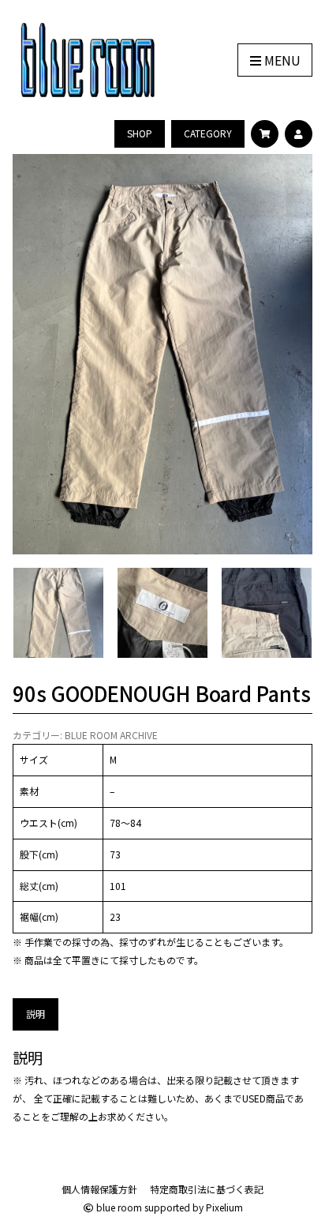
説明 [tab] (35, 1013)
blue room (118, 1207)
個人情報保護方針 (99, 1189)
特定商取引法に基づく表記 (206, 1189)
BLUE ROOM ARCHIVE (111, 735)
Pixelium (224, 1207)
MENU (281, 60)
